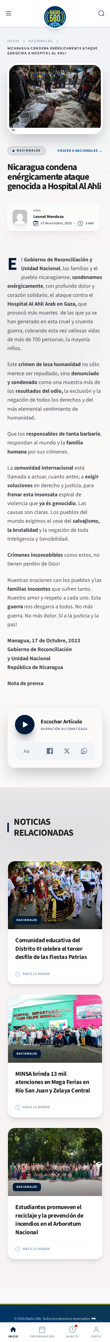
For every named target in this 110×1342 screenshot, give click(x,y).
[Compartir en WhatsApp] (84, 751)
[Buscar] (101, 13)
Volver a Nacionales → (80, 150)
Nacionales (29, 150)
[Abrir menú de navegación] (8, 13)
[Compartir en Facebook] (50, 751)
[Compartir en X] (67, 751)
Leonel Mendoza (48, 217)
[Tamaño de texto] (26, 751)
